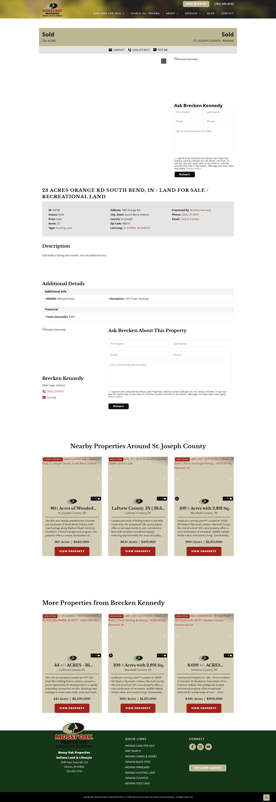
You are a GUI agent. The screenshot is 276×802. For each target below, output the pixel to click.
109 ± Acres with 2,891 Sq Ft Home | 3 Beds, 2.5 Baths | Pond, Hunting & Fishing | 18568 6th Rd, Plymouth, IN (204, 508)
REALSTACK (118, 797)
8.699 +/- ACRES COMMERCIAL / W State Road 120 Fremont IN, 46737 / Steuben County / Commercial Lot (204, 665)
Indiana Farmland (137, 767)
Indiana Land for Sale (140, 745)
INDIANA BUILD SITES (137, 762)
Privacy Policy (194, 168)
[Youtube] (208, 746)
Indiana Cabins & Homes (141, 756)
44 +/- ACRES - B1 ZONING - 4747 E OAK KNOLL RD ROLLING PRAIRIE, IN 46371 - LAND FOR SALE (72, 665)
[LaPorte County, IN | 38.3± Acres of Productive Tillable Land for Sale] (138, 479)
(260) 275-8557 (190, 214)
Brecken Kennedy (200, 210)
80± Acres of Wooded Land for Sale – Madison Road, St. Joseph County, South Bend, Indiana (72, 508)
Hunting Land (64, 228)
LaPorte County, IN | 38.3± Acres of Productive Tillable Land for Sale (138, 508)
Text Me (51, 397)
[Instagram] (200, 746)
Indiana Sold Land (137, 783)
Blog (211, 13)
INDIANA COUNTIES (136, 778)
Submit (184, 174)
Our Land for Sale (107, 13)
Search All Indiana (145, 13)
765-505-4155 (74, 771)
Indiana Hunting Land (140, 772)
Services (191, 13)
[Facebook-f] (192, 746)
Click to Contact (190, 219)
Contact (227, 13)
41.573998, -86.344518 (136, 228)
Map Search (133, 751)
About (170, 13)
